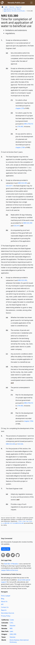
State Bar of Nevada (10, 564)
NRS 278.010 (28, 124)
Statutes (12, 626)
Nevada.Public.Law (16, 2)
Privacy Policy (5, 616)
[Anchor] (17, 48)
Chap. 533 (19, 7)
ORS (14, 634)
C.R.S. (11, 623)
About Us (4, 601)
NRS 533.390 (27, 223)
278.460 (20, 126)
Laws (11, 631)
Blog (2, 599)
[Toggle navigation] (31, 2)
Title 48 (11, 7)
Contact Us (5, 607)
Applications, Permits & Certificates (14, 11)
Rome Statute (14, 640)
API (2, 604)
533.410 (17, 226)
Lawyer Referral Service (9, 570)
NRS (6, 7)
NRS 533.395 (22, 183)
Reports (3, 610)
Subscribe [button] (5, 549)
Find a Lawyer (5, 596)
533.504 (20, 444)
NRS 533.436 (10, 444)
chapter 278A (20, 147)
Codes (12, 620)
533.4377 (9, 186)
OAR (11, 634)
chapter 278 (20, 108)
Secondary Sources (7, 613)
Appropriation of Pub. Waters (12, 9)
